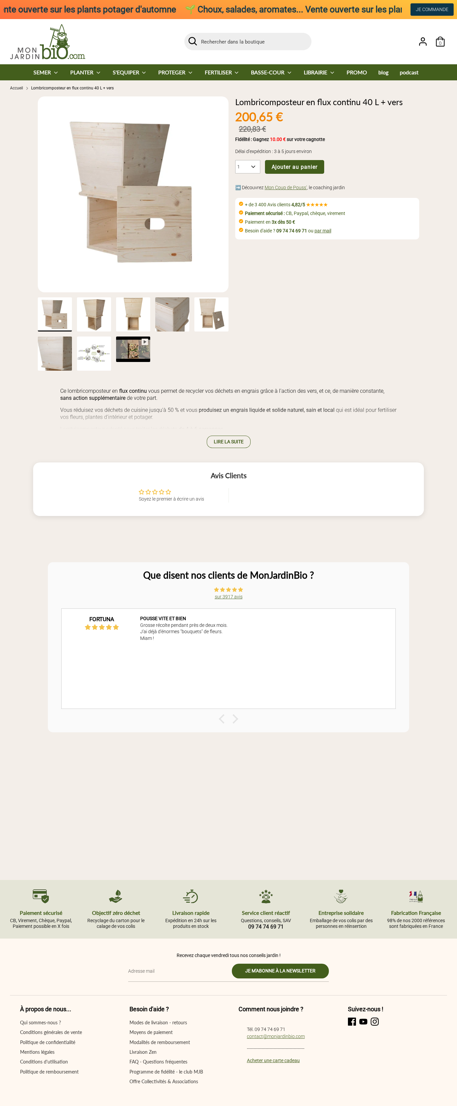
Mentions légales (37, 1052)
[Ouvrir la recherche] (192, 41)
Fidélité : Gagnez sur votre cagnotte (280, 139)
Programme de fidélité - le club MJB (166, 1072)
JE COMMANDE (432, 9)
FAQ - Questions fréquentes (158, 1061)
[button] (223, 719)
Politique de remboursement (49, 1072)
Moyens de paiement (151, 1032)
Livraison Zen (143, 1052)
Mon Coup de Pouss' (286, 187)
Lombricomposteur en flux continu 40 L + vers (72, 88)
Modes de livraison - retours (158, 1022)
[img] (228, 589)
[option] (133, 194)
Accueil (16, 88)
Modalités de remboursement (159, 1042)
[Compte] (423, 41)
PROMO (357, 72)
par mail (322, 230)
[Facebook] (352, 1022)
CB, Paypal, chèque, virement (295, 213)
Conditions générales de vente (51, 1032)
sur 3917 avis (229, 596)
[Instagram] (375, 1022)
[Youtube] (363, 1022)
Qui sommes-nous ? (40, 1022)
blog (383, 72)
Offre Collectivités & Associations (163, 1081)
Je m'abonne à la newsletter (280, 970)
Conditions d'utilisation (44, 1061)
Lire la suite (229, 441)
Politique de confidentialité (47, 1042)
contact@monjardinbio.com (276, 1036)
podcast (409, 72)
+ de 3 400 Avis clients (286, 204)
